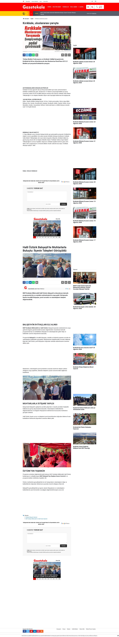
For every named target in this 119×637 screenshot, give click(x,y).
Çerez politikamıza (90, 635)
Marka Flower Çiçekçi (91, 629)
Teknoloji (65, 7)
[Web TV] (92, 1)
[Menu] (88, 7)
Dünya (49, 7)
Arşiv (41, 1)
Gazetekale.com (32, 288)
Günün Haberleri (35, 1)
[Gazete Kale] (34, 6)
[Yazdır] (36, 55)
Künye (64, 629)
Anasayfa (26, 18)
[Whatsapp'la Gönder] (33, 55)
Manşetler (28, 1)
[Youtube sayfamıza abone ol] (31, 631)
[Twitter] (27, 55)
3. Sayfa (81, 7)
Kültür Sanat (57, 7)
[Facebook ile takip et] (66, 289)
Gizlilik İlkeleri (75, 629)
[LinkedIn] (30, 55)
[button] (62, 55)
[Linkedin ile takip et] (34, 631)
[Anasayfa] (23, 1)
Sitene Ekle (45, 1)
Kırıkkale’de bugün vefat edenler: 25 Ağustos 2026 (52, 13)
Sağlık (32, 18)
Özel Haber (73, 7)
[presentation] (27, 13)
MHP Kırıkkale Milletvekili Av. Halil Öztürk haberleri (36, 518)
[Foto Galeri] (95, 1)
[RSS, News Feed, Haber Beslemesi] (41, 631)
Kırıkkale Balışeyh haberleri (31, 517)
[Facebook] (24, 55)
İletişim (68, 629)
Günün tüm (91, 13)
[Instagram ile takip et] (69, 289)
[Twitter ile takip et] (68, 289)
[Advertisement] (11, 36)
